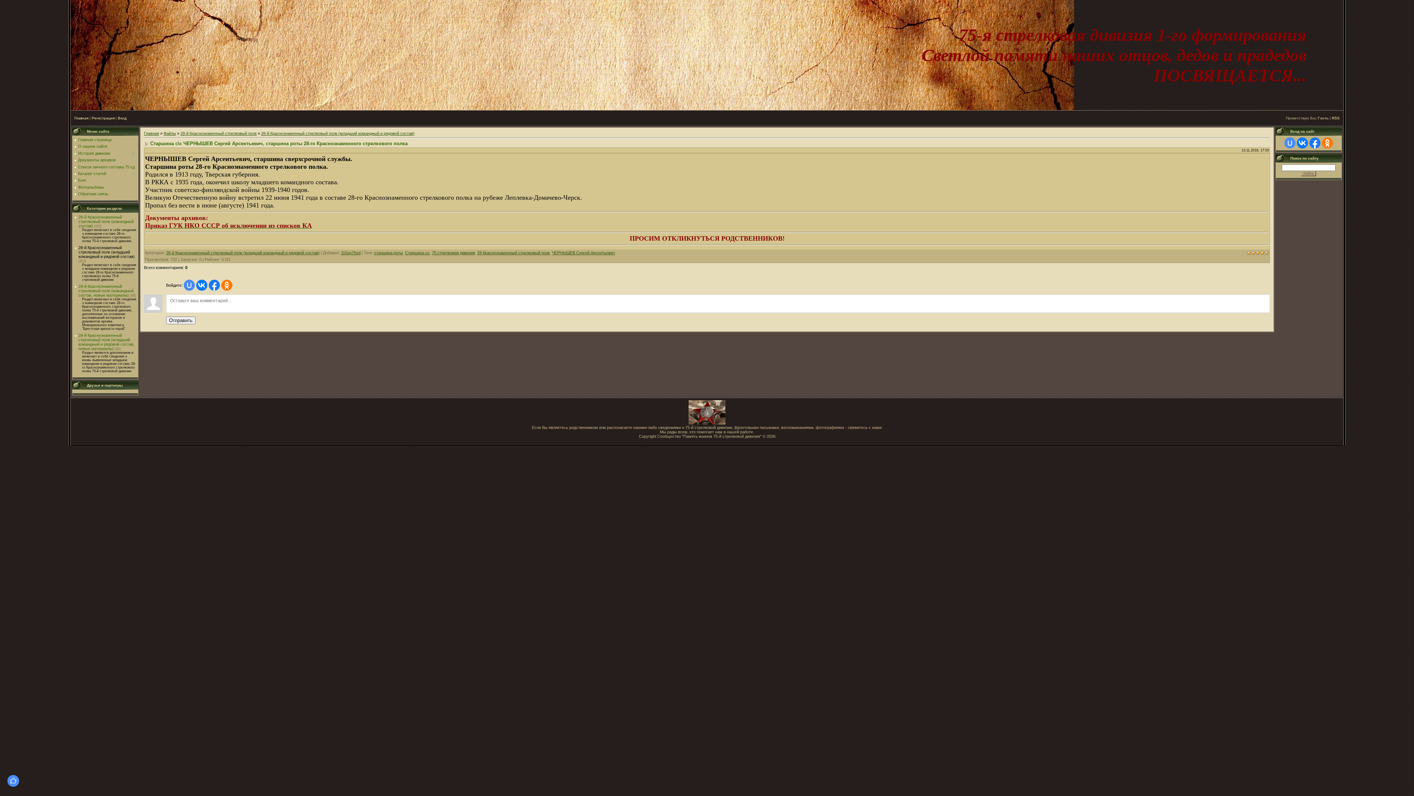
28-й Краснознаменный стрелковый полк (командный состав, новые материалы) (106, 290)
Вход (122, 118)
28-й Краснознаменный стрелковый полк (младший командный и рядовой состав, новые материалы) (106, 342)
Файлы (169, 133)
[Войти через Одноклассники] (226, 285)
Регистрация (103, 118)
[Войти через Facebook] (214, 285)
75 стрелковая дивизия (453, 253)
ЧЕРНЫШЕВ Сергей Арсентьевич (583, 253)
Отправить (181, 320)
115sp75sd (350, 253)
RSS (1336, 118)
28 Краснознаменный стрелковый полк (513, 253)
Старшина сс (417, 253)
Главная (81, 118)
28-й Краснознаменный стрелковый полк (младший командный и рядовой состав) (106, 252)
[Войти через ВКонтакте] (201, 285)
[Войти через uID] (189, 285)
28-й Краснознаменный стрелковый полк (218, 133)
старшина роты (388, 253)
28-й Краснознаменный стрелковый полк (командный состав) (106, 221)
